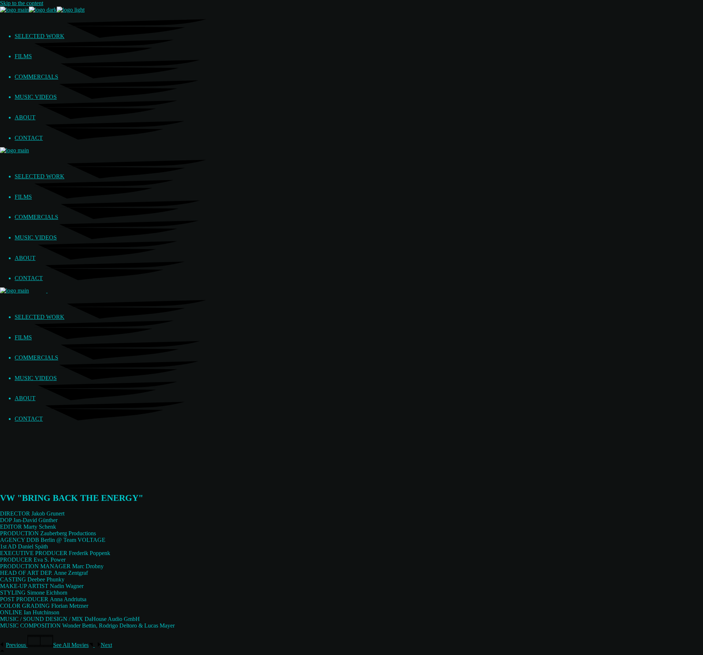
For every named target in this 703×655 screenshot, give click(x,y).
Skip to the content (21, 3)
